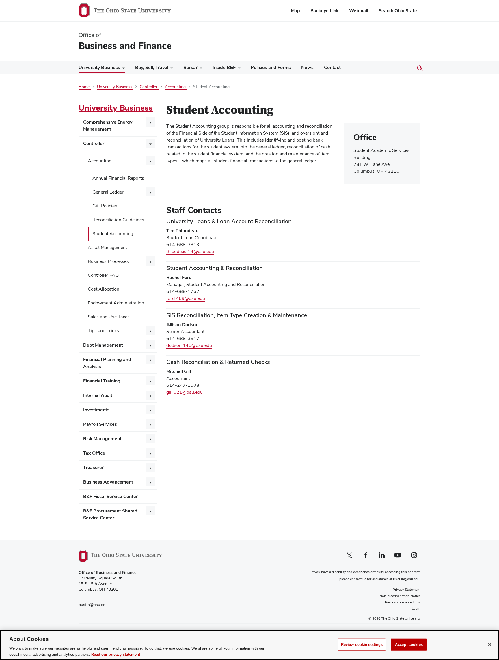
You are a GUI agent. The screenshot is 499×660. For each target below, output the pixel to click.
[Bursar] (200, 69)
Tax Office (94, 453)
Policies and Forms (271, 67)
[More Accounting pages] (150, 160)
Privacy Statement (406, 589)
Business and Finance (125, 45)
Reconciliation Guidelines (118, 220)
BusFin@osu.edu (406, 579)
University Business (99, 67)
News (307, 67)
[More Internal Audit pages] (150, 395)
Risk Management (102, 439)
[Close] (489, 644)
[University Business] (122, 68)
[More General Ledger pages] (150, 191)
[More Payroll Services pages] (150, 424)
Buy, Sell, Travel (151, 67)
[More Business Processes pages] (150, 261)
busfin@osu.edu (93, 604)
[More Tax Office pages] (150, 453)
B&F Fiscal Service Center (110, 496)
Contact (332, 67)
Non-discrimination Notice (399, 596)
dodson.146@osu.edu (189, 345)
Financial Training (101, 381)
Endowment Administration (116, 303)
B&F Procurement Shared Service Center (110, 514)
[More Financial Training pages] (150, 380)
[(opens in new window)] (120, 556)
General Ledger (108, 192)
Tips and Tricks (103, 331)
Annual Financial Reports (118, 178)
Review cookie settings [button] (402, 602)
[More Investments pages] (150, 409)
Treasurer (93, 467)
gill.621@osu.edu (184, 392)
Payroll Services (100, 424)
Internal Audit (97, 395)
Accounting (99, 161)
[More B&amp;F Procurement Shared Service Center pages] (150, 510)
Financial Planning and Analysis (107, 362)
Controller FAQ (103, 275)
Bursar (190, 67)
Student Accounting (112, 233)
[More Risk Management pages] (150, 438)
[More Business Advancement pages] (150, 481)
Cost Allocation (103, 289)
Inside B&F (224, 67)
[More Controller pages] (150, 143)
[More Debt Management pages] (150, 344)
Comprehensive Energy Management (107, 125)
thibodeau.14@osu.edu (190, 251)
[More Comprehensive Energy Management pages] (150, 122)
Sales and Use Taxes (109, 317)
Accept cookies (409, 644)
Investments (96, 410)
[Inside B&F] (238, 69)
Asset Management (107, 247)
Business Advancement (108, 482)
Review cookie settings (362, 644)
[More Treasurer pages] (150, 467)
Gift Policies (104, 206)
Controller (93, 143)
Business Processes (108, 261)
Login (416, 608)
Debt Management (103, 345)
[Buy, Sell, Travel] (170, 69)
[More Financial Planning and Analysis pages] (150, 359)
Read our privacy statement (115, 654)
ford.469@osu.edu (185, 298)
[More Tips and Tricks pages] (150, 330)
